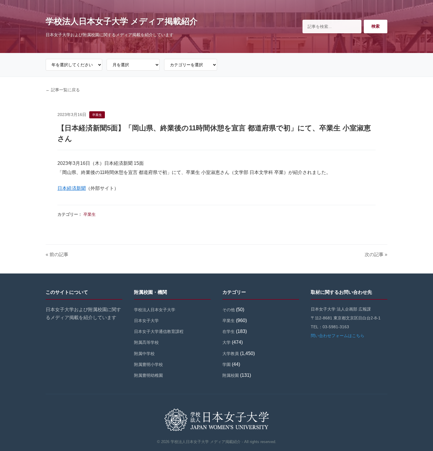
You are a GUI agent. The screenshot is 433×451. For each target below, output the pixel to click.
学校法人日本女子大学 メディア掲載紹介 (122, 21)
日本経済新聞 (71, 188)
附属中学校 (144, 353)
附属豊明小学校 (148, 364)
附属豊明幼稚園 (148, 375)
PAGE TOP (418, 432)
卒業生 (89, 214)
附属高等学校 (146, 342)
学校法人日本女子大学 (154, 309)
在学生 (228, 331)
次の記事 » (376, 254)
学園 (226, 364)
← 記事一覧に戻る (63, 89)
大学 (226, 342)
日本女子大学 (146, 320)
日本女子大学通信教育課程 (159, 331)
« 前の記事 (57, 254)
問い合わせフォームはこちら (337, 335)
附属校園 (230, 375)
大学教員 (230, 353)
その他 (228, 309)
